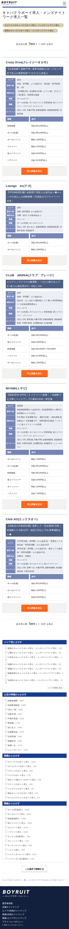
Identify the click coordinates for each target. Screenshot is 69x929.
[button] (61, 25)
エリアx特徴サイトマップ (14, 911)
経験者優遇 (16, 701)
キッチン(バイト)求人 (20, 845)
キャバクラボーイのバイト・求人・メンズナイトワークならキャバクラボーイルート (33, 880)
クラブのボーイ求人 (19, 775)
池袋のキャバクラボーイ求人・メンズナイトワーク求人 (34, 664)
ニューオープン (18, 750)
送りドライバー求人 (20, 823)
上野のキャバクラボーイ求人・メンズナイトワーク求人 (34, 653)
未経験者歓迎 (17, 705)
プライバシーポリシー (12, 922)
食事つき (15, 745)
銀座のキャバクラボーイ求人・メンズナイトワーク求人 (35, 648)
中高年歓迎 (16, 718)
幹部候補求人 (17, 818)
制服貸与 (15, 741)
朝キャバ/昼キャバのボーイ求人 (24, 780)
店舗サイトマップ (10, 907)
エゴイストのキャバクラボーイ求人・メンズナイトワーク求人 (32, 25)
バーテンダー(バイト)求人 (22, 854)
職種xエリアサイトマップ (14, 918)
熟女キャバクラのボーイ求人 (23, 793)
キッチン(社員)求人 (19, 836)
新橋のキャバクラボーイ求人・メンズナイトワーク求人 (34, 669)
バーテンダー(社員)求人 (21, 859)
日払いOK (15, 710)
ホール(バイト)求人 (19, 814)
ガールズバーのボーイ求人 (22, 766)
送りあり (15, 727)
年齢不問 (15, 714)
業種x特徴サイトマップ (13, 914)
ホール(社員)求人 (18, 810)
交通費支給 (16, 732)
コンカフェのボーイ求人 (21, 789)
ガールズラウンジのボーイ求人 (24, 798)
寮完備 (14, 723)
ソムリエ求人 (16, 850)
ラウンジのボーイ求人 (20, 771)
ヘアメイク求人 (18, 832)
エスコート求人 (18, 827)
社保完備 (15, 736)
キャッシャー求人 (18, 841)
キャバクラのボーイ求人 (22, 762)
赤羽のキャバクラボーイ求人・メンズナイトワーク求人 (29, 31)
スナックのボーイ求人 (20, 784)
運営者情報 (7, 903)
